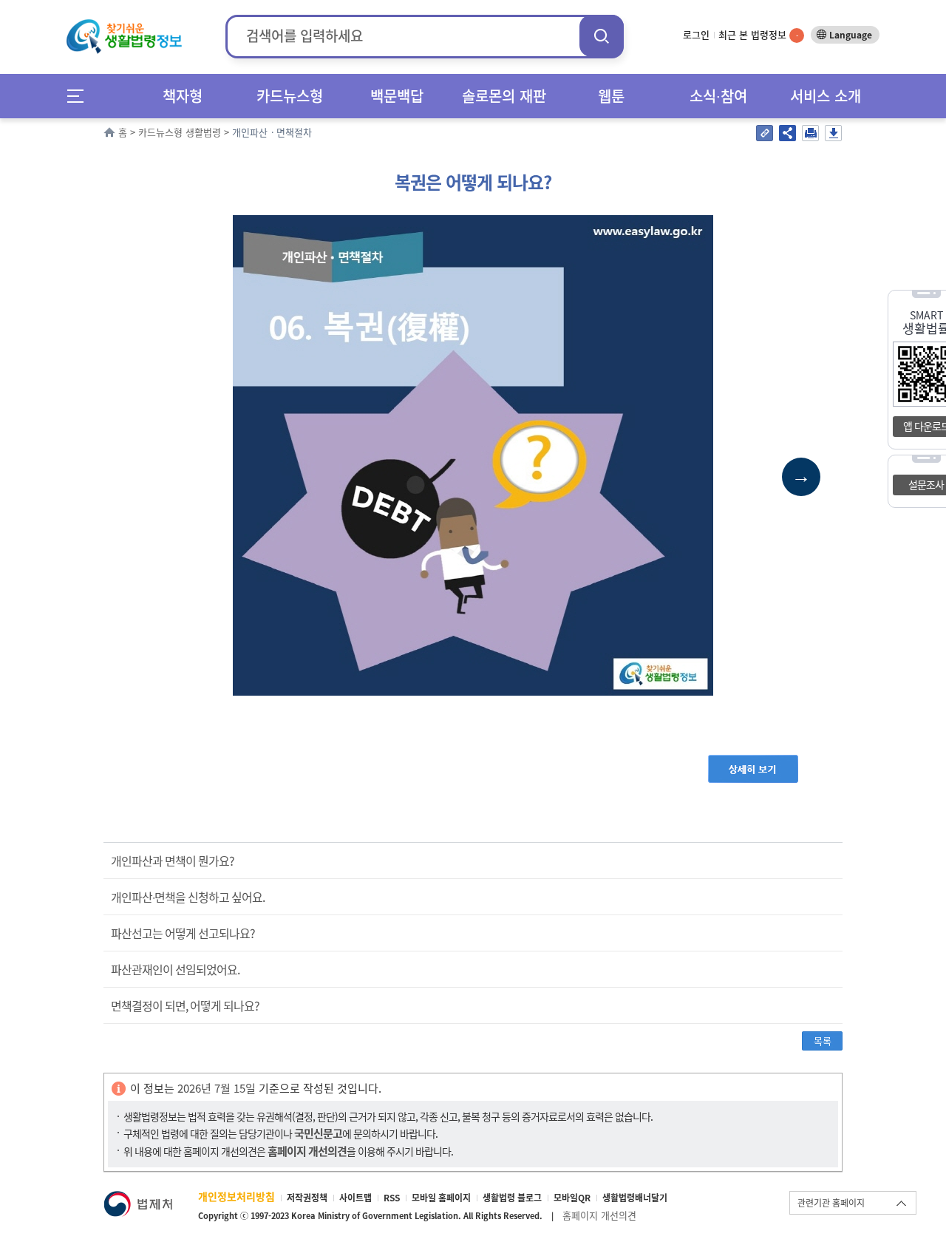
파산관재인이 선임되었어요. (175, 969)
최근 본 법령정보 (758, 34)
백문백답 (396, 95)
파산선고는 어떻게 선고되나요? (183, 933)
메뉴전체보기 (80, 96)
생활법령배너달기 (634, 1197)
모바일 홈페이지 (441, 1197)
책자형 (183, 95)
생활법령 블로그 (512, 1197)
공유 (787, 133)
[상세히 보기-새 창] (753, 762)
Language (850, 34)
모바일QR (572, 1197)
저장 (833, 133)
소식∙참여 (718, 95)
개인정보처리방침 (236, 1196)
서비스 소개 (825, 95)
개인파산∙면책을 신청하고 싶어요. (188, 897)
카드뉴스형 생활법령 (179, 132)
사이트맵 (355, 1197)
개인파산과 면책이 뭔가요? (172, 860)
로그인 (696, 34)
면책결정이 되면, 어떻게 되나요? (185, 1005)
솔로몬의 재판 (504, 95)
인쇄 (810, 133)
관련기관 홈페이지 (831, 1202)
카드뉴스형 (289, 95)
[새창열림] (137, 1198)
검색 (601, 36)
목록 (822, 1041)
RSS (392, 1197)
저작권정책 (307, 1197)
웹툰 (611, 95)
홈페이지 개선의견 (599, 1215)
